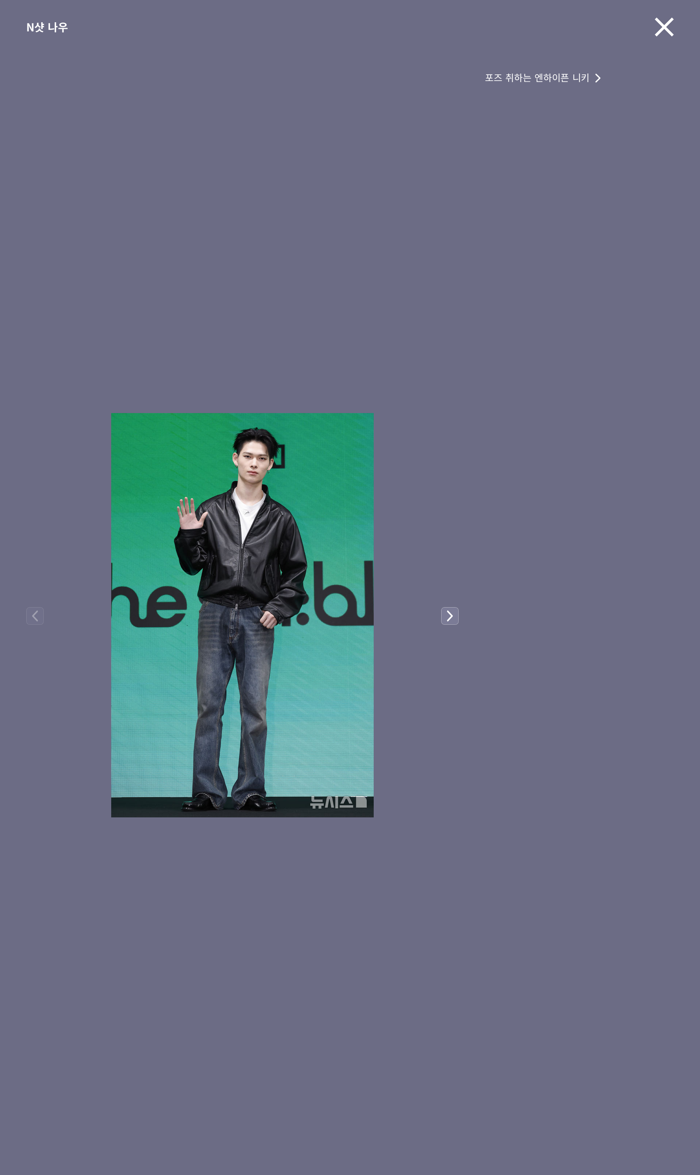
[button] (450, 616)
